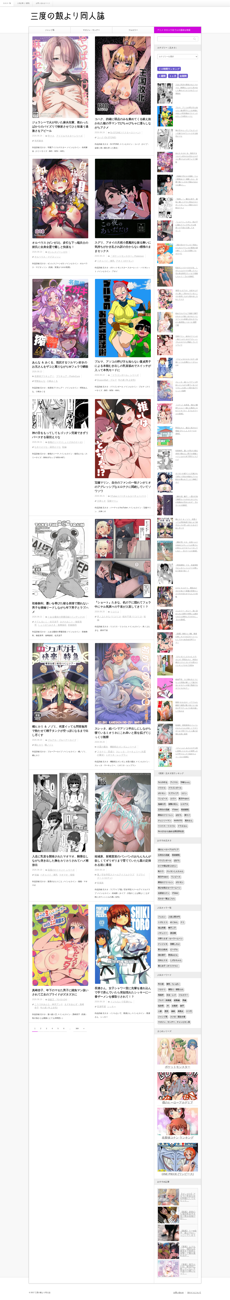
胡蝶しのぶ (175, 944)
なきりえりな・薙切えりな (47, 447)
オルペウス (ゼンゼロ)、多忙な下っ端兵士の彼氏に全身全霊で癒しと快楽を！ (60, 244)
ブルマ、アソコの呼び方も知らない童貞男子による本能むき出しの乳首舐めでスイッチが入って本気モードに (123, 366)
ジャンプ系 (49, 30)
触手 (182, 1006)
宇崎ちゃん (185, 782)
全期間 (183, 76)
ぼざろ (178, 815)
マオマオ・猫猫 (66, 875)
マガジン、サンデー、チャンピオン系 (174, 1022)
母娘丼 (161, 995)
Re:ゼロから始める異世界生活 (171, 831)
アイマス (174, 782)
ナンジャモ (162, 944)
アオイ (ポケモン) (124, 261)
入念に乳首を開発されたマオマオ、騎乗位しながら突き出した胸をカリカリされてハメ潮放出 (60, 860)
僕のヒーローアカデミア (168, 849)
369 (77, 1028)
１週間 (162, 76)
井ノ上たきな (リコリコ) (109, 616)
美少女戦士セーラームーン (169, 888)
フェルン (162, 917)
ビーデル (174, 949)
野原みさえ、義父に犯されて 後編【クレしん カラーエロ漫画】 (186, 430)
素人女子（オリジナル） (168, 966)
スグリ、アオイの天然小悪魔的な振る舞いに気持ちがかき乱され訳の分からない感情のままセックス (123, 247)
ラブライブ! (173, 793)
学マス (51, 136)
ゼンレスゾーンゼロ (57, 252)
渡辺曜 (173, 933)
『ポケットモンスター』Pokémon (127, 256)
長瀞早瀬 (101, 1006)
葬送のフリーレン (165, 815)
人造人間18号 (174, 917)
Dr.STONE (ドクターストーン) (125, 132)
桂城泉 (100, 882)
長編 (184, 1000)
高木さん (188, 820)
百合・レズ (171, 995)
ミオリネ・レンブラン (117, 755)
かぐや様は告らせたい (167, 866)
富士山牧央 (162, 949)
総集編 (177, 1000)
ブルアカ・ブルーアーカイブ (62, 740)
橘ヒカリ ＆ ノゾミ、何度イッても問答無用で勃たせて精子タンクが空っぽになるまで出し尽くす (60, 731)
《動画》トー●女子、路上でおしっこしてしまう (188, 1232)
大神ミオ (101, 501)
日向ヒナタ (162, 960)
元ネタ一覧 (7, 3)
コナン (184, 793)
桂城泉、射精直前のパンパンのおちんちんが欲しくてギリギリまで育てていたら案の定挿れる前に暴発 (123, 860)
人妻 (160, 1011)
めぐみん (174, 922)
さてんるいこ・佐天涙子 (46, 621)
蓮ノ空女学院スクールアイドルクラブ (115, 874)
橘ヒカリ (38, 745)
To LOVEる (162, 782)
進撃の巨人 (173, 804)
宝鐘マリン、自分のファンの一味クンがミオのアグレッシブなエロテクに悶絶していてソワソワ (123, 487)
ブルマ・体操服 (164, 1000)
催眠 (173, 1011)
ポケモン (162, 793)
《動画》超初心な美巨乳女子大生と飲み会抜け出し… (187, 1215)
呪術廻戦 (185, 809)
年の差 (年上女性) (127, 380)
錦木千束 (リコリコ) (132, 616)
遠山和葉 (162, 928)
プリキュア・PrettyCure (68, 376)
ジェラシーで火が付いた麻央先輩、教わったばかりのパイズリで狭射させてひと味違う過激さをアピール (60, 126)
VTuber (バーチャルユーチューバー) (128, 496)
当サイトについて (194, 1292)
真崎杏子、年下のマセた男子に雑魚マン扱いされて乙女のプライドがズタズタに (60, 992)
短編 (64, 447)
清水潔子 (162, 955)
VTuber (175, 809)
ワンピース (162, 799)
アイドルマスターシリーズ (69, 136)
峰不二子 (172, 928)
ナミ (182, 922)
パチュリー (162, 933)
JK (167, 1006)
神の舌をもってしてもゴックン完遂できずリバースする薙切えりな (60, 435)
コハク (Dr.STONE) (106, 137)
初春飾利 (72, 625)
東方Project (184, 799)
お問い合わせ (178, 1292)
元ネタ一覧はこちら (166, 898)
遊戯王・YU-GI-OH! (57, 999)
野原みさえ (173, 955)
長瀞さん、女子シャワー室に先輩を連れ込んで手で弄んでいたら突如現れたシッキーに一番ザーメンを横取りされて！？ (123, 992)
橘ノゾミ (49, 745)
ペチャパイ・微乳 (106, 261)
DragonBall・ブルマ (107, 380)
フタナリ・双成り (106, 751)
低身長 (161, 1006)
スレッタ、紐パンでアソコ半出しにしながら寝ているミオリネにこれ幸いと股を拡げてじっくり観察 (123, 733)
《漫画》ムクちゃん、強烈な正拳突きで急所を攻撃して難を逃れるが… (187, 1251)
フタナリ (162, 989)
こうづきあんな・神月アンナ (48, 1004)
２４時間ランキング (169, 69)
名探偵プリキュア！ (44, 376)
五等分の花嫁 (163, 809)
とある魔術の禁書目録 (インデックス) (66, 617)
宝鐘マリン (112, 501)
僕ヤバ (187, 815)
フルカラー (133, 30)
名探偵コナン (163, 893)
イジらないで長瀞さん (121, 1001)
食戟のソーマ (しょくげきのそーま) (65, 442)
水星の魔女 (102, 746)
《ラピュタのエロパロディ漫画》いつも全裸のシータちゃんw (186, 362)
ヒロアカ (184, 804)
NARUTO (178, 820)
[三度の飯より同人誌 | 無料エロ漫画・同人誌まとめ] (72, 16)
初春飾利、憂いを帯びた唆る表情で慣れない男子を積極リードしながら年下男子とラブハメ (60, 607)
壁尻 (166, 1011)
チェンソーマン (164, 820)
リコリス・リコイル (166, 826)
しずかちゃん (175, 960)
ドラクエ (162, 788)
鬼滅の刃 (162, 804)
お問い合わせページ (43, 3)
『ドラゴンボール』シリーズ (124, 375)
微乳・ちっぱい (173, 984)
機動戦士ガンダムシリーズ (123, 746)
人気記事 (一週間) (23, 3)
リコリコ (114, 611)
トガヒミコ (162, 922)
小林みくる (52, 381)
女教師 (174, 1006)
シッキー (111, 1006)
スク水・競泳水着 (177, 1017)
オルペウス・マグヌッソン (47, 257)
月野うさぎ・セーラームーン (170, 938)
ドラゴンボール (174, 788)
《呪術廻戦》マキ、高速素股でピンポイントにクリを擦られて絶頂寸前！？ (186, 568)
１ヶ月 (172, 76)
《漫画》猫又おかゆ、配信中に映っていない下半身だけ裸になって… (187, 1268)
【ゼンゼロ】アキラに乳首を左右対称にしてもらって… (187, 1197)
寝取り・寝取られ (175, 989)
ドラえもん (182, 826)
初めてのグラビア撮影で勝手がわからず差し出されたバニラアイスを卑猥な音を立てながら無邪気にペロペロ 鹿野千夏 (186, 319)
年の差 (161, 984)
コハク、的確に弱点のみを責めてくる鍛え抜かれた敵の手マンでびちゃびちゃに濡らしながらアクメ (123, 123)
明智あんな (39, 381)
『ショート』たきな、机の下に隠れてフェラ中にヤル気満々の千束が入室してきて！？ (123, 604)
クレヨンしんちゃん (174, 871)
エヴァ (173, 799)
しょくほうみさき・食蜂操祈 (52, 625)
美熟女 (180, 1011)
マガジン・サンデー (91, 30)
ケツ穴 (189, 1011)
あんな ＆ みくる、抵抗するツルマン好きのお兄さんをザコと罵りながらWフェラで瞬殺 (60, 364)
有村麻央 (38, 140)
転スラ (161, 871)
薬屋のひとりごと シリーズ (61, 870)
